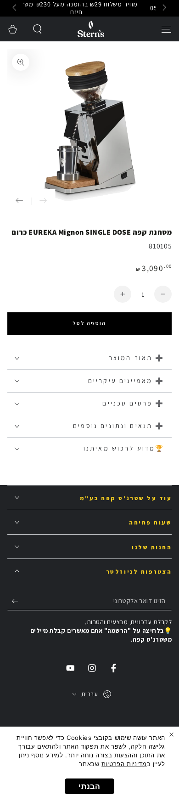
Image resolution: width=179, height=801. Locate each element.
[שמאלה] (164, 8)
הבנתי (89, 786)
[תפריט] (166, 29)
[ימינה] (15, 8)
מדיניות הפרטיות (123, 763)
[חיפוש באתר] (37, 29)
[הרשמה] (12, 600)
